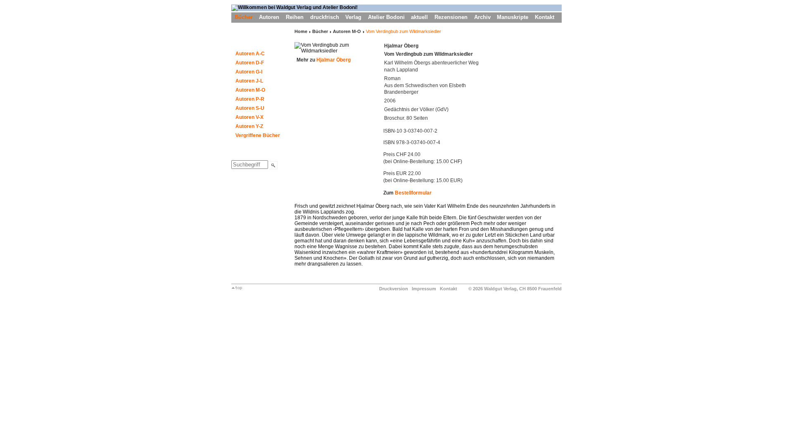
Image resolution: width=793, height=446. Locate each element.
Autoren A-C (250, 54)
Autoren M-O (250, 90)
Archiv (482, 17)
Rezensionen (451, 17)
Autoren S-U (249, 108)
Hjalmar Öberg (333, 60)
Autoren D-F (249, 63)
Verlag (353, 17)
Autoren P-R (249, 99)
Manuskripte (512, 17)
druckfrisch (324, 17)
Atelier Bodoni (386, 17)
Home (300, 31)
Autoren (269, 17)
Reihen (295, 17)
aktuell (419, 17)
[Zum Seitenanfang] (236, 288)
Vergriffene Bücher (257, 135)
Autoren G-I (248, 72)
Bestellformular (413, 193)
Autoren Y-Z (249, 126)
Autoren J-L (249, 81)
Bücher (244, 17)
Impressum (424, 288)
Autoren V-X (249, 117)
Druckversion (393, 288)
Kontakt (544, 17)
